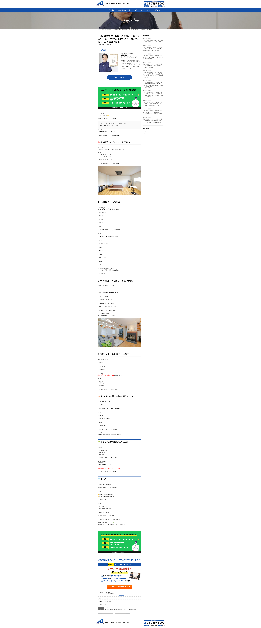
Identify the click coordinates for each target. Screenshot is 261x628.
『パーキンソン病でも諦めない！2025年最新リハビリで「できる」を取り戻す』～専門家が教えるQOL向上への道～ (153, 49)
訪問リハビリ (158, 10)
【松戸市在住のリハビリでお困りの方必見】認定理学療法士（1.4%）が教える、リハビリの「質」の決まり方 (152, 65)
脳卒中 (116, 609)
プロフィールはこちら (119, 77)
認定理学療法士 (133, 609)
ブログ (106, 607)
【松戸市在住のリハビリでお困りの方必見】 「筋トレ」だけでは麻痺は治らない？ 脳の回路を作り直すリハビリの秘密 (152, 112)
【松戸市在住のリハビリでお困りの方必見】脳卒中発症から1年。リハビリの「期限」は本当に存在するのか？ (153, 57)
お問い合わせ (138, 10)
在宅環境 (107, 609)
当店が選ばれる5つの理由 (124, 10)
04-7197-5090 (108, 601)
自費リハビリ (126, 609)
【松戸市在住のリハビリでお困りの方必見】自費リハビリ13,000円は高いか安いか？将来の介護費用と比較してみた (152, 104)
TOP (101, 10)
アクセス (148, 10)
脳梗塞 (120, 609)
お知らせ (145, 131)
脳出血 (112, 609)
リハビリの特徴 (110, 10)
